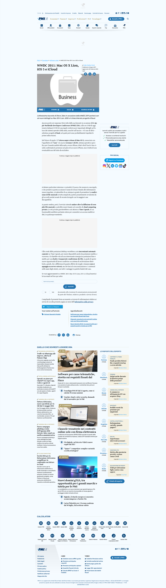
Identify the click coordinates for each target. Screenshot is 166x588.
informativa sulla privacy (84, 301)
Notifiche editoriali (43, 574)
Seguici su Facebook (116, 160)
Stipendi (80, 13)
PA (89, 19)
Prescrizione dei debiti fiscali (93, 571)
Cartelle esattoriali (116, 421)
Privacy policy (42, 566)
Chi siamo (40, 556)
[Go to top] (143, 582)
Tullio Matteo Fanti (89, 65)
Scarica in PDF (86, 110)
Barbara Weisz (123, 368)
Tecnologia (96, 19)
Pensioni (106, 13)
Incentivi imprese (66, 13)
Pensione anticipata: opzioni (72, 565)
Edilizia (112, 436)
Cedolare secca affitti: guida (72, 559)
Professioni (81, 19)
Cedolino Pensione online (94, 559)
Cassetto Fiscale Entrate (71, 568)
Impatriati (113, 405)
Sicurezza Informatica (46, 351)
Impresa (71, 19)
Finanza (63, 19)
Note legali (40, 561)
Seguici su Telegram (53, 307)
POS (63, 351)
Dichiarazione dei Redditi (52, 13)
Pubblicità (40, 559)
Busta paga (87, 13)
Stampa (54, 110)
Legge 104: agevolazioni (94, 568)
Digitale (65, 457)
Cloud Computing (45, 453)
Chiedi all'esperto (115, 481)
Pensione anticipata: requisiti (68, 562)
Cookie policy (41, 569)
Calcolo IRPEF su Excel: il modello (70, 571)
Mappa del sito (42, 576)
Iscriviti (114, 145)
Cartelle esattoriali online (94, 561)
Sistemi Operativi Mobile (52, 314)
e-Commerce (66, 405)
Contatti (40, 564)
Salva (69, 110)
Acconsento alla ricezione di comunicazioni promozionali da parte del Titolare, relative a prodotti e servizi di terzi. (77, 293)
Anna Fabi (124, 474)
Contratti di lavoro (98, 13)
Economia (53, 19)
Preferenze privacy (43, 571)
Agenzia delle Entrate (46, 399)
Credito (74, 13)
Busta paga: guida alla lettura (93, 564)
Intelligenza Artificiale (47, 376)
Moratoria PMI (114, 450)
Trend (39, 13)
